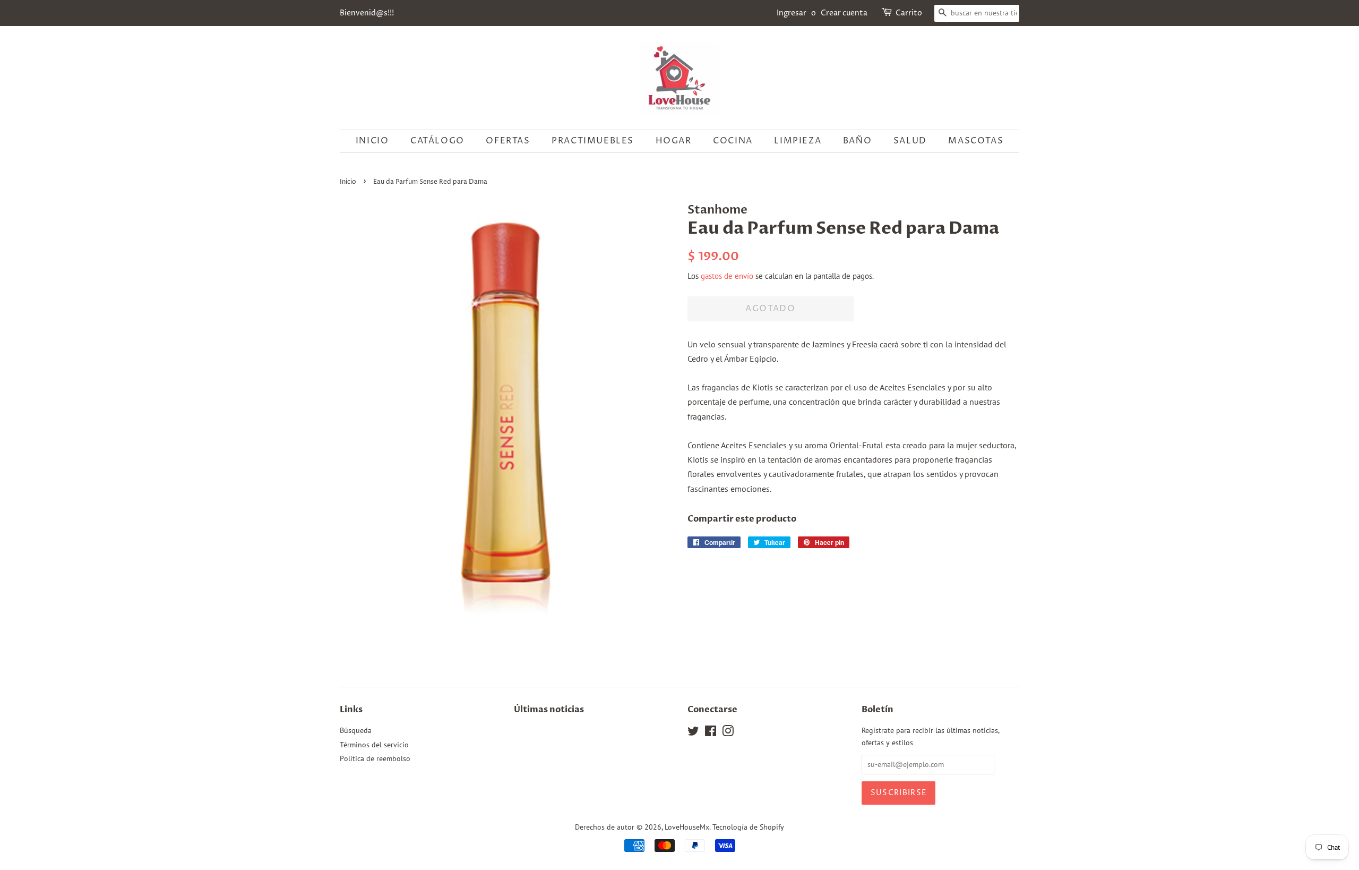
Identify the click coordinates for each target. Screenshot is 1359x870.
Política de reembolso (375, 758)
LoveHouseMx (687, 827)
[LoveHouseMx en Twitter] (693, 733)
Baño (857, 141)
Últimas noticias (549, 709)
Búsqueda (356, 730)
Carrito (909, 13)
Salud (910, 141)
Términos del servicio (374, 744)
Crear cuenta (844, 13)
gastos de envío (727, 276)
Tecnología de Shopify (748, 827)
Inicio (372, 141)
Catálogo (437, 141)
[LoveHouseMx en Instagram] (728, 733)
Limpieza (797, 141)
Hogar (674, 141)
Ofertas (508, 141)
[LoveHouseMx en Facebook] (710, 733)
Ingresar (791, 13)
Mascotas (975, 141)
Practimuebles (593, 141)
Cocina (733, 141)
